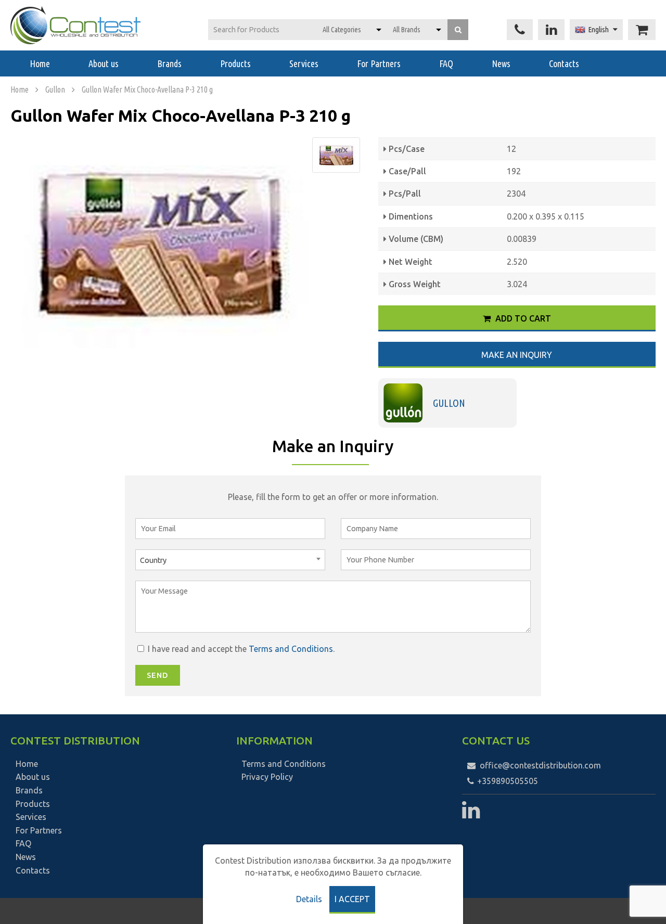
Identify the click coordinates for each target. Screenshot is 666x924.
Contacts (564, 63)
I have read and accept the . (240, 648)
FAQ (446, 63)
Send (158, 675)
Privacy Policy (267, 776)
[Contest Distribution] (75, 25)
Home (40, 63)
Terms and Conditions (291, 648)
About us (103, 63)
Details (309, 899)
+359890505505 (506, 781)
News (501, 63)
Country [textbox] (153, 560)
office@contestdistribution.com (540, 765)
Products (235, 63)
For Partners (379, 63)
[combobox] (230, 559)
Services (303, 63)
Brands (169, 63)
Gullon (55, 89)
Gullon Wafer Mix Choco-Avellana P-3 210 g (147, 89)
